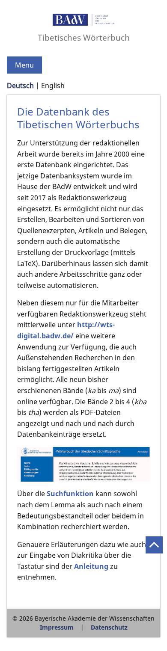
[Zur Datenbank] (83, 464)
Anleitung (91, 566)
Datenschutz (109, 627)
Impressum (57, 627)
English (53, 85)
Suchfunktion (70, 493)
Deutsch (20, 85)
